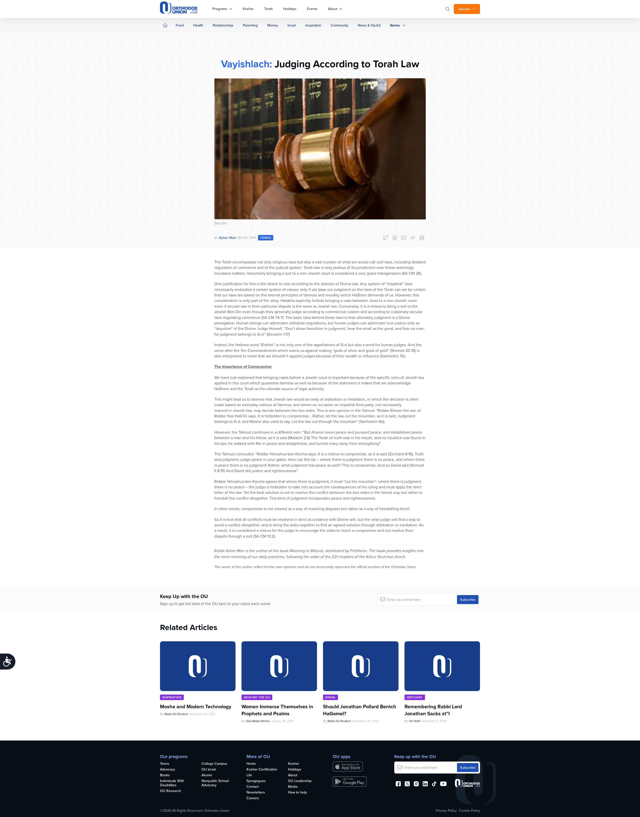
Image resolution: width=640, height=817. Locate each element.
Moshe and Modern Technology (195, 706)
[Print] (422, 238)
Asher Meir (227, 237)
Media (293, 787)
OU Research (170, 791)
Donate (464, 8)
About (332, 8)
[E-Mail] (404, 238)
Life (249, 775)
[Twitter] (386, 238)
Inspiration (313, 25)
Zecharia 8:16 (400, 454)
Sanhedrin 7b (392, 356)
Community (339, 25)
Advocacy (167, 769)
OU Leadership (300, 781)
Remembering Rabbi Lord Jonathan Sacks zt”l (433, 710)
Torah (268, 8)
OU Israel (209, 769)
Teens (164, 764)
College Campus (214, 764)
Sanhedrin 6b (371, 421)
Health (198, 25)
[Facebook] (395, 238)
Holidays (289, 8)
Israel (292, 25)
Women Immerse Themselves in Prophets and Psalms (277, 710)
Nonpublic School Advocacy (215, 783)
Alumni (207, 775)
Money (272, 25)
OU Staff (414, 721)
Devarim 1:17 (278, 334)
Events (312, 8)
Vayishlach (245, 63)
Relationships (223, 25)
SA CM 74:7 (272, 317)
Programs (219, 8)
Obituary (415, 697)
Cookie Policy (469, 810)
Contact (252, 787)
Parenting (250, 25)
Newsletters (255, 792)
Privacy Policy (446, 810)
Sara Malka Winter (258, 721)
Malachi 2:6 (299, 437)
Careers (252, 798)
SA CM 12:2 (264, 536)
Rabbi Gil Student (176, 714)
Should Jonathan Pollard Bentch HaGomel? (359, 710)
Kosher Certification (261, 769)
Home (251, 764)
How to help (297, 792)
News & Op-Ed (369, 25)
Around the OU (257, 697)
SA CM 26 (411, 273)
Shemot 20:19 (403, 350)
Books (165, 775)
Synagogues (256, 781)
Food (180, 25)
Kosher (248, 8)
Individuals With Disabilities (172, 783)
